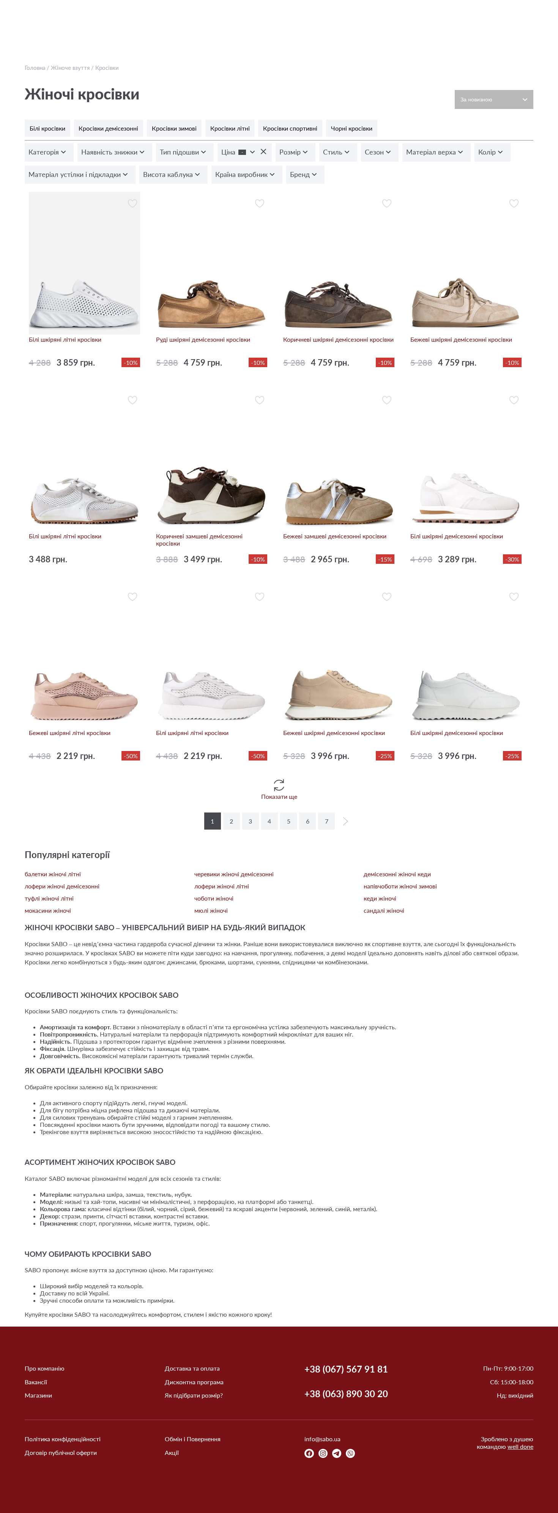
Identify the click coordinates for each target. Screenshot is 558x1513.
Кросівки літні (230, 128)
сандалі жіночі (384, 910)
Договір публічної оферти (61, 1452)
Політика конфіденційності (63, 1438)
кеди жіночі (380, 898)
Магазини (38, 1395)
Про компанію (45, 1368)
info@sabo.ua (322, 1438)
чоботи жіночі (213, 898)
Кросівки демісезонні (108, 128)
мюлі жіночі (211, 910)
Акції (172, 1452)
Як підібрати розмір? (194, 1395)
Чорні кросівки (351, 128)
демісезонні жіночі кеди (397, 873)
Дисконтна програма (194, 1381)
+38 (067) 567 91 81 (346, 1369)
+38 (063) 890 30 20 (346, 1393)
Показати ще (279, 796)
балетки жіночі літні (53, 873)
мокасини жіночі (48, 910)
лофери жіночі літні (221, 886)
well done (520, 1446)
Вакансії (36, 1381)
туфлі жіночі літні (49, 898)
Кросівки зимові (174, 128)
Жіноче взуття (70, 67)
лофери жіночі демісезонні (62, 886)
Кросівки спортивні (290, 128)
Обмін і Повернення (193, 1438)
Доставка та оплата (192, 1368)
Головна (35, 67)
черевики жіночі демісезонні (234, 873)
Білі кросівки (47, 128)
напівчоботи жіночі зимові (400, 886)
